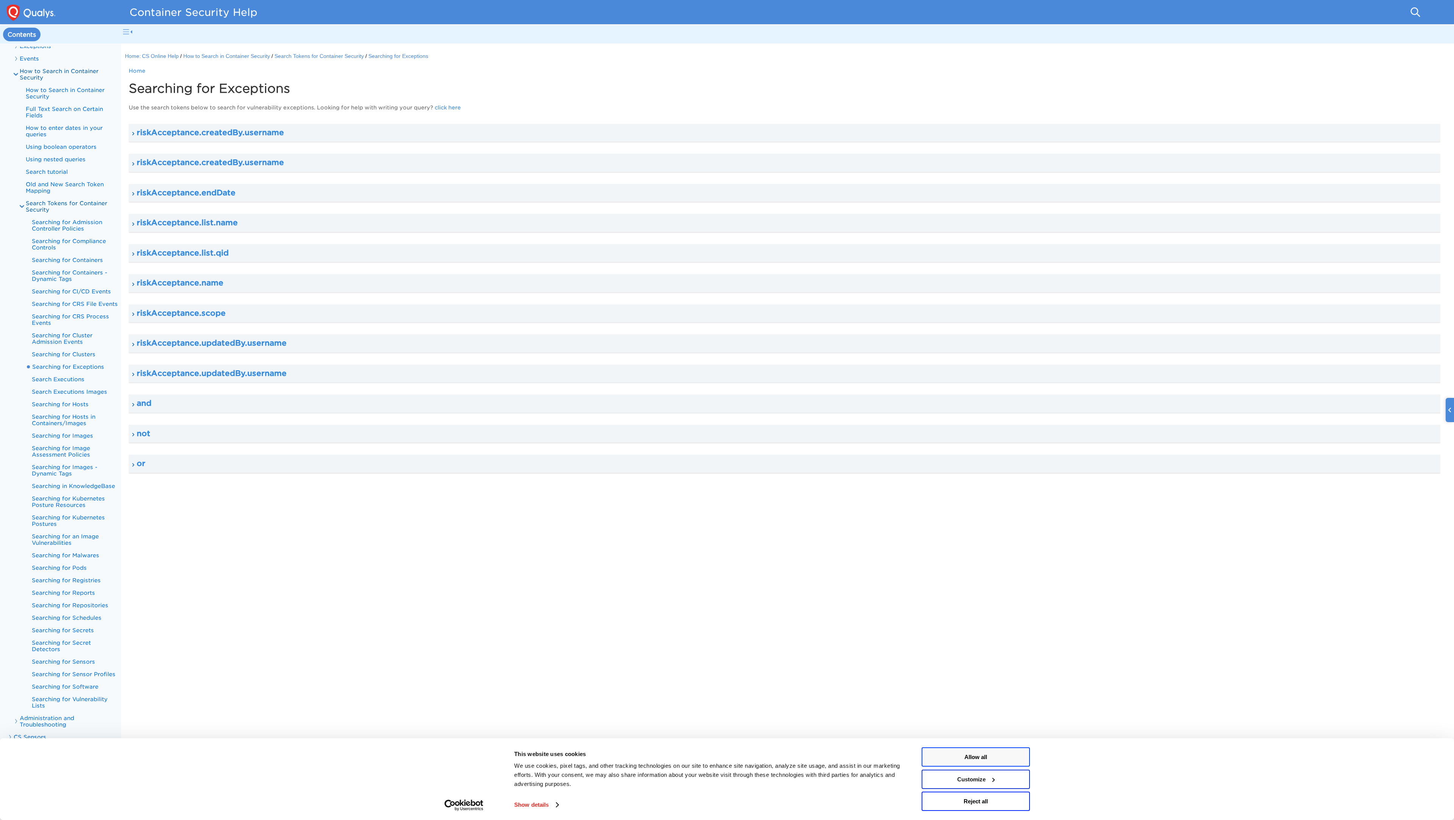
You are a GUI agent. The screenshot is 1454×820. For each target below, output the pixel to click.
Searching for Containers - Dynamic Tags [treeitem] (69, 275)
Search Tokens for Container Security (66, 206)
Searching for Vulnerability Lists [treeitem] (70, 702)
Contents (22, 34)
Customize (971, 779)
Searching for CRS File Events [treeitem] (75, 304)
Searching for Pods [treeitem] (59, 567)
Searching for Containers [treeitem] (67, 260)
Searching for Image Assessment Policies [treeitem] (61, 451)
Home (137, 71)
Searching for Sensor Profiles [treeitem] (73, 674)
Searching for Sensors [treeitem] (63, 661)
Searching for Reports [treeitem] (63, 592)
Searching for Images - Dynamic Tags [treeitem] (64, 470)
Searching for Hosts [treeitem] (60, 404)
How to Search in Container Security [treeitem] (65, 93)
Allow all (975, 757)
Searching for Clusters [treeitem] (63, 354)
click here (448, 107)
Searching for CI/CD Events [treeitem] (71, 291)
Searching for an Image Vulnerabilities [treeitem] (65, 539)
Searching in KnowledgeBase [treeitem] (73, 486)
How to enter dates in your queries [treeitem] (64, 131)
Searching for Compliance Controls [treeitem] (69, 244)
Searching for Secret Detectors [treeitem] (61, 645)
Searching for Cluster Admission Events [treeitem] (62, 338)
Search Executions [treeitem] (58, 379)
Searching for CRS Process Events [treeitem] (70, 319)
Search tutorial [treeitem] (47, 171)
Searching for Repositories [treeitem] (70, 605)
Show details (531, 804)
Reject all (976, 801)
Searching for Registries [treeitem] (66, 580)
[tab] (22, 35)
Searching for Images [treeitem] (62, 435)
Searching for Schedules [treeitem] (66, 617)
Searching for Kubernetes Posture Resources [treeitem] (68, 501)
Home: (133, 56)
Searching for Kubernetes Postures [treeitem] (68, 520)
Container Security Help (193, 12)
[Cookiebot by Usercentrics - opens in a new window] (464, 805)
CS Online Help (160, 56)
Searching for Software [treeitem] (65, 686)
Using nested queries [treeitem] (56, 159)
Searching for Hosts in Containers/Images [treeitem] (63, 419)
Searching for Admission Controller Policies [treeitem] (67, 225)
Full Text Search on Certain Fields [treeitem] (64, 112)
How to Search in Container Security (59, 74)
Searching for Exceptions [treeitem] (68, 366)
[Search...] (1415, 12)
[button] (784, 133)
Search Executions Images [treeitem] (69, 391)
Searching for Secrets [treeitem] (63, 630)
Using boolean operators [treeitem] (61, 146)
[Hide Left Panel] (127, 31)
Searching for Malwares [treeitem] (65, 555)
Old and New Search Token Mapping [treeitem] (65, 187)
